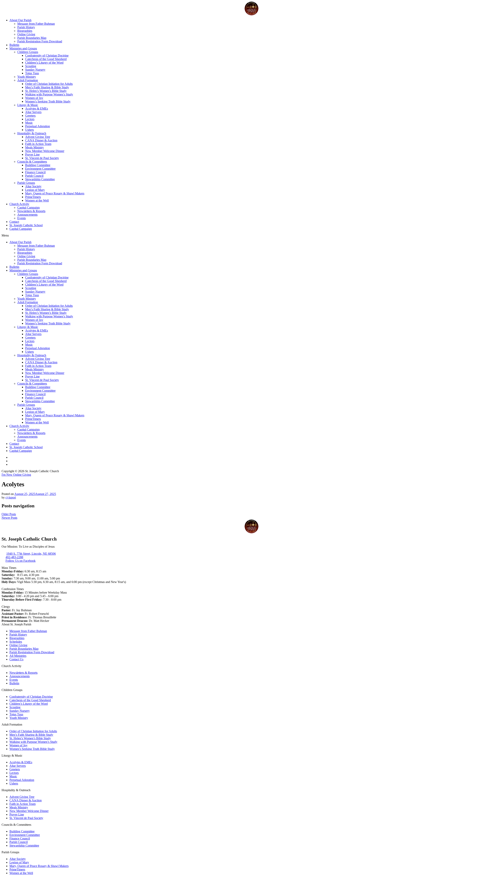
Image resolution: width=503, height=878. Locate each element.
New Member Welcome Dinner (44, 151)
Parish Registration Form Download (39, 41)
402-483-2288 (14, 557)
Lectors (29, 119)
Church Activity (19, 204)
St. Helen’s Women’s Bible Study (46, 91)
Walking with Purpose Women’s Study (49, 94)
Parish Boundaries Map (31, 37)
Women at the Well (37, 200)
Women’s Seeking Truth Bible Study (48, 101)
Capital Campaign (28, 207)
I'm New (7, 474)
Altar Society (33, 186)
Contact (14, 221)
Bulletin (14, 45)
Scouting (30, 66)
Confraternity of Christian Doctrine (47, 55)
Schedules (15, 641)
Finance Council (35, 172)
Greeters (30, 115)
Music (29, 122)
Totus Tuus (32, 73)
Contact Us (16, 659)
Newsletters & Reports (31, 211)
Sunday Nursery (35, 69)
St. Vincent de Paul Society (42, 158)
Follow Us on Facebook (21, 560)
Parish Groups (26, 182)
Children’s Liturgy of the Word (44, 62)
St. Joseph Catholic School (26, 225)
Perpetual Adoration (37, 126)
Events (21, 218)
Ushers (29, 129)
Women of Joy (34, 98)
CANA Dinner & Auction (41, 140)
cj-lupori (11, 497)
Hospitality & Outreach (31, 133)
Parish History (26, 27)
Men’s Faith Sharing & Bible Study (47, 87)
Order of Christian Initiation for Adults (49, 83)
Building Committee (37, 165)
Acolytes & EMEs (36, 108)
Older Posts (9, 514)
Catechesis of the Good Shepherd (46, 59)
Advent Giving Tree (37, 136)
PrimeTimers (33, 197)
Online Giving (26, 34)
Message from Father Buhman (36, 23)
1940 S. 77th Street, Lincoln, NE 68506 (31, 553)
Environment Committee (40, 168)
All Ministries (17, 655)
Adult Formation (27, 80)
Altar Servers (33, 112)
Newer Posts (9, 517)
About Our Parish (20, 20)
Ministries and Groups (23, 48)
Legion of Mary (35, 190)
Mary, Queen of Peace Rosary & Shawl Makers (54, 193)
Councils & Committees (32, 161)
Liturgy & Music (27, 105)
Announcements (27, 214)
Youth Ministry (26, 76)
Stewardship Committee (40, 179)
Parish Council (34, 175)
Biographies (24, 30)
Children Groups (27, 52)
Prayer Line (32, 154)
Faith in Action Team (38, 144)
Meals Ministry (34, 147)
